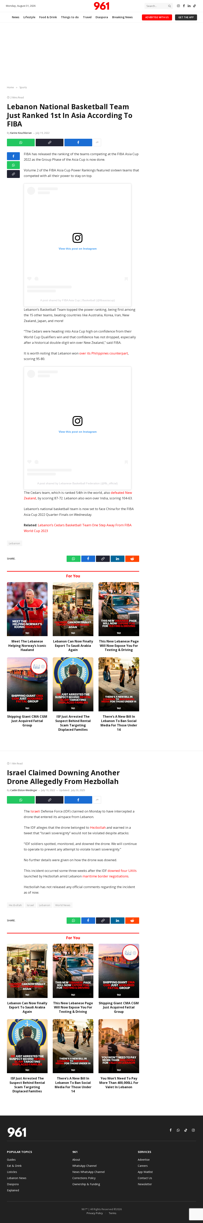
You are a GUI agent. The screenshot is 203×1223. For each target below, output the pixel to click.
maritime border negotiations (105, 876)
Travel (87, 17)
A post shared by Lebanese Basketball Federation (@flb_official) (77, 483)
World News (63, 905)
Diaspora (102, 17)
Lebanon (44, 905)
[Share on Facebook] (78, 142)
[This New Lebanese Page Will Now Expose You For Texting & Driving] (119, 609)
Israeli (36, 811)
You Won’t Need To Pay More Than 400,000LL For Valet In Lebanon (118, 1082)
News (15, 17)
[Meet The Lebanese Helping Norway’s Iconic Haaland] (27, 609)
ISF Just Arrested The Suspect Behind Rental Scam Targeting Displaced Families (73, 723)
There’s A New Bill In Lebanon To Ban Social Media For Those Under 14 (119, 723)
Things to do (70, 17)
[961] (101, 6)
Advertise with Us (157, 17)
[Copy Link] (49, 142)
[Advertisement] (101, 54)
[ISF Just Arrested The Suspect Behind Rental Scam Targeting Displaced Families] (73, 684)
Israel (30, 905)
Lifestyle (29, 17)
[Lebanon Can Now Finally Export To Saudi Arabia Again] (73, 609)
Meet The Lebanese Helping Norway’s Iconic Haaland (27, 645)
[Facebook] (13, 156)
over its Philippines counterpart (103, 353)
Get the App (186, 17)
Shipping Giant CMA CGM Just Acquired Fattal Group (27, 721)
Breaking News (122, 17)
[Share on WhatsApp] (21, 142)
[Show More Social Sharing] (97, 142)
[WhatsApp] (13, 165)
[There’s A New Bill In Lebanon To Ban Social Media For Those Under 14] (119, 684)
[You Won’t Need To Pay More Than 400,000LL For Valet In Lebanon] (119, 1046)
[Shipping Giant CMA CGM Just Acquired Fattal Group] (27, 684)
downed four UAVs (122, 870)
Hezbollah (98, 827)
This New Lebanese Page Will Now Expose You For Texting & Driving (119, 645)
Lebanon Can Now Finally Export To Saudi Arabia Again (73, 645)
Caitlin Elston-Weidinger (23, 790)
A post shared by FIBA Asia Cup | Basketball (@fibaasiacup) (77, 300)
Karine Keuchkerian (21, 133)
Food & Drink (48, 17)
